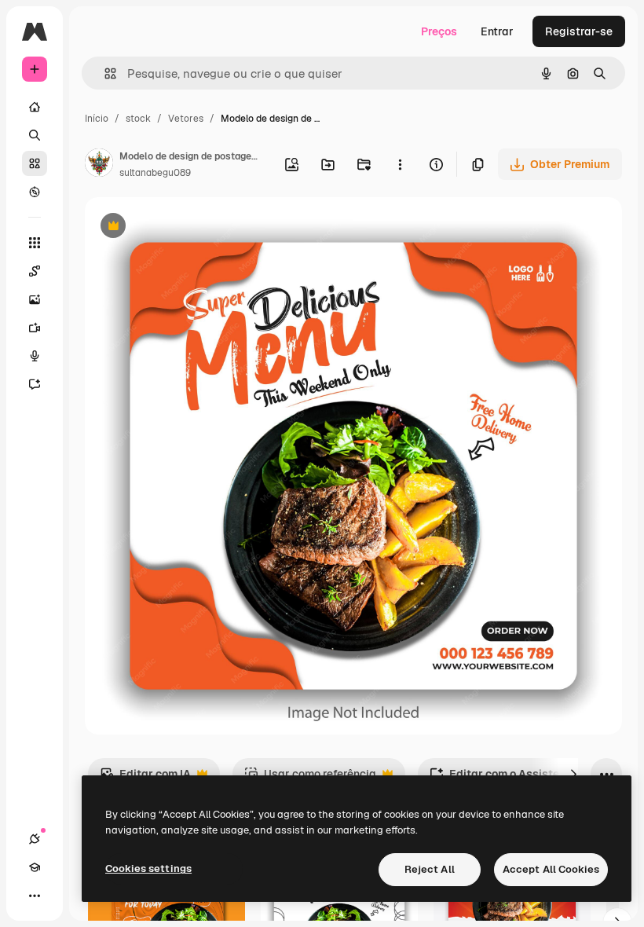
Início (96, 118)
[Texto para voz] (34, 355)
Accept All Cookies (551, 869)
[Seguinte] (573, 774)
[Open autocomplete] (104, 73)
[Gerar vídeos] (34, 327)
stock (138, 118)
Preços (439, 31)
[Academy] (34, 867)
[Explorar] (34, 191)
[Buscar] (34, 135)
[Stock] (34, 163)
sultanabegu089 (155, 173)
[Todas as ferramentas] (34, 242)
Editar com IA (145, 778)
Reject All (429, 869)
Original (185, 227)
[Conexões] (34, 839)
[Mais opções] (399, 164)
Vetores (185, 118)
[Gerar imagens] (34, 299)
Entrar (497, 31)
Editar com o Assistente (503, 778)
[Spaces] (34, 271)
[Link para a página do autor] (99, 164)
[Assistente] (34, 384)
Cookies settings (148, 868)
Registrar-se (579, 31)
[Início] (34, 106)
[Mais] (34, 895)
